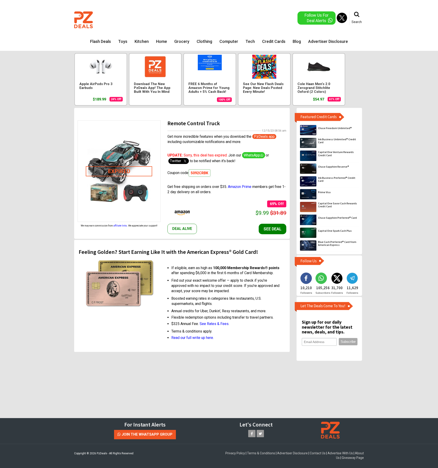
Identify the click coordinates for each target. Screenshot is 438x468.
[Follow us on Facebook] (252, 433)
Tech (250, 41)
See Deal (272, 228)
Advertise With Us (340, 453)
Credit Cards (273, 41)
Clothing (204, 41)
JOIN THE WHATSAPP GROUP (146, 434)
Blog (297, 41)
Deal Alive (182, 228)
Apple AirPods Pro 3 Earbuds (95, 86)
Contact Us (318, 453)
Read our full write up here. (192, 337)
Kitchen (142, 41)
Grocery (181, 41)
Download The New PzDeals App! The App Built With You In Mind (152, 88)
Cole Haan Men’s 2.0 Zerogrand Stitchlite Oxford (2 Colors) (313, 88)
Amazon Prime (239, 187)
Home (161, 41)
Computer (228, 41)
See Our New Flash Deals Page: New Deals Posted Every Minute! (263, 88)
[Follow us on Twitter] (260, 433)
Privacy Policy (235, 453)
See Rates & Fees (214, 324)
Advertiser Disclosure (328, 41)
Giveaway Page (353, 458)
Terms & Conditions (261, 453)
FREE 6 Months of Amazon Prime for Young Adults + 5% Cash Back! (208, 88)
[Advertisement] (200, 19)
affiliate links (120, 225)
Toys (122, 41)
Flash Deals (100, 41)
